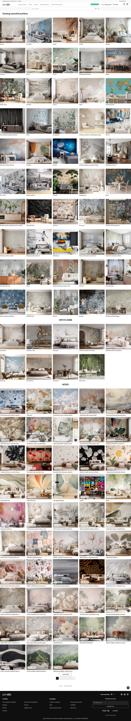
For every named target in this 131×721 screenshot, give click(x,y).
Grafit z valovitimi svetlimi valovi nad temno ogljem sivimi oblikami (10, 671)
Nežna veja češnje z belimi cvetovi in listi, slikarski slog (90, 529)
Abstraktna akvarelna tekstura (61, 586)
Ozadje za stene (28, 707)
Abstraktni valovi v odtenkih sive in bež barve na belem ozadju (116, 586)
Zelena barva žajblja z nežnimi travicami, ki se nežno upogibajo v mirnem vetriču (63, 671)
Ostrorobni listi (31, 500)
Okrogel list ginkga (58, 500)
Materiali (5, 705)
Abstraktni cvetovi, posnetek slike (36, 443)
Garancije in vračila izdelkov (30, 702)
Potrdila (26, 705)
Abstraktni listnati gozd (86, 642)
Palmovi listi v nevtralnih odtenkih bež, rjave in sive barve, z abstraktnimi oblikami (63, 529)
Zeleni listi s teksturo (112, 557)
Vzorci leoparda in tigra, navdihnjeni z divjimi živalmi (90, 586)
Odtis (51, 705)
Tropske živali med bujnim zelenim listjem (116, 472)
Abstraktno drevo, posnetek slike (10, 443)
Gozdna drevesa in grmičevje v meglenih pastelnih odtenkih (90, 614)
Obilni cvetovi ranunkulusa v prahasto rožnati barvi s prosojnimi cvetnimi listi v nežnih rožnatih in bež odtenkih (10, 586)
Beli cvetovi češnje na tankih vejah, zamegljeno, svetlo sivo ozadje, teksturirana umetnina (37, 642)
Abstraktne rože (57, 642)
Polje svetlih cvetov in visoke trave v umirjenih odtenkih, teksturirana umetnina (10, 642)
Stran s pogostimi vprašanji (9, 702)
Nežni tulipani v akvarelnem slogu (89, 557)
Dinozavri (29, 415)
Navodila (5, 710)
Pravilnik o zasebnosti (55, 702)
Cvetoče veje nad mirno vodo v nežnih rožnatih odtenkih (37, 614)
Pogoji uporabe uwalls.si (55, 707)
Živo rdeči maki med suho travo (35, 472)
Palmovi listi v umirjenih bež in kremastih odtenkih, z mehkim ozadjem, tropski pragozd (10, 557)
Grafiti (81, 500)
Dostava (5, 707)
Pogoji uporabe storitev (76, 702)
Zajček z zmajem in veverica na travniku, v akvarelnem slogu (63, 557)
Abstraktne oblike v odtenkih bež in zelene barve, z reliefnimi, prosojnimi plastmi (116, 529)
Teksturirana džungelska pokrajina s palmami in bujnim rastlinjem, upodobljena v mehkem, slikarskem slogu (116, 614)
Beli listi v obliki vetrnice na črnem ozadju (90, 472)
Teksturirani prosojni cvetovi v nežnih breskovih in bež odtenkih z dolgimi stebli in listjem (37, 529)
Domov (60, 685)
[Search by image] (96, 9)
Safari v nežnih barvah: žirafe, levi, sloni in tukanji (37, 586)
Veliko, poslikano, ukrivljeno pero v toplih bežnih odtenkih (10, 614)
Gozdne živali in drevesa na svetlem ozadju (63, 472)
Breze (107, 500)
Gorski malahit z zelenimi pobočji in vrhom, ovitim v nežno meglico (37, 671)
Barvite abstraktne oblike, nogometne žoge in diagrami (10, 415)
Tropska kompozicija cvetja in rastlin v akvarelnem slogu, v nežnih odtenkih (90, 443)
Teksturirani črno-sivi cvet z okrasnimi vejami (10, 472)
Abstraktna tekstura (6, 529)
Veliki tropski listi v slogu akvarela (62, 443)
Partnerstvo (73, 707)
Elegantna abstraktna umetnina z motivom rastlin (116, 443)
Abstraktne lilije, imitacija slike (88, 415)
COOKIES (72, 705)
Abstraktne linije (5, 500)
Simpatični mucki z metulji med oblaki (63, 415)
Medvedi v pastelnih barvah (34, 557)
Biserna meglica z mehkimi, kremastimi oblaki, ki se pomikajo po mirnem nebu (116, 642)
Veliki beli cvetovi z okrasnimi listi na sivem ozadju (63, 614)
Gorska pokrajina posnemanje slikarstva (116, 415)
